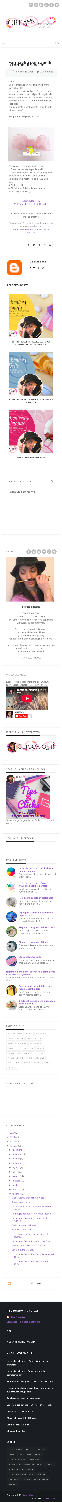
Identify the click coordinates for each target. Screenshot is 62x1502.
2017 (12, 1141)
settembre (17, 1163)
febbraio (16, 1193)
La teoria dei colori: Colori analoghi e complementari (33, 884)
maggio (16, 1180)
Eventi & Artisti (34, 1039)
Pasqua (40, 1053)
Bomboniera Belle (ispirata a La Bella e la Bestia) (31, 401)
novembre (17, 1154)
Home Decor (14, 1048)
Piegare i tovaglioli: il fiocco (34, 942)
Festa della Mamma (17, 1044)
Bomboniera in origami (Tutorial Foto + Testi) (30, 1381)
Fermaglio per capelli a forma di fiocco (31, 1213)
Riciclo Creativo (36, 1058)
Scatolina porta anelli (22, 1229)
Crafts (20, 1039)
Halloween (35, 1044)
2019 (12, 1132)
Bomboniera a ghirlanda (31, 457)
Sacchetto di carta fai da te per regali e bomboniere (35, 987)
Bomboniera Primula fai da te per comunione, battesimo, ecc (31, 343)
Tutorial (26, 1063)
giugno (16, 1176)
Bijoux (29, 1034)
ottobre (16, 1158)
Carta (10, 1039)
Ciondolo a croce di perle (20, 1411)
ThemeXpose (49, 1498)
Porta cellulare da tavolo (24, 1225)
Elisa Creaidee (17, 1317)
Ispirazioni (28, 1048)
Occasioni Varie (25, 1053)
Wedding (12, 1068)
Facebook (31, 229)
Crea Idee (28, 1495)
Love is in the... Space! (23, 1250)
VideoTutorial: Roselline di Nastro (29, 1197)
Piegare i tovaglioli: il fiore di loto (37, 927)
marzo (16, 1189)
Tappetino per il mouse (23, 1202)
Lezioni (40, 1048)
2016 (12, 1146)
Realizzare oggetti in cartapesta (36, 898)
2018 (12, 1137)
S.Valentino (13, 1063)
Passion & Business (16, 1058)
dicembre (17, 1149)
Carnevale (41, 1034)
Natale (11, 1053)
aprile (15, 1185)
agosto (16, 1167)
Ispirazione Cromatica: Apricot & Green (32, 1241)
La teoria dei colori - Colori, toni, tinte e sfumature (36, 869)
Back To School (15, 1034)
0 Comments (46, 71)
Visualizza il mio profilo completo (23, 1321)
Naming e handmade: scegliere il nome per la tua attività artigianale (30, 1390)
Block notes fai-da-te (30, 957)
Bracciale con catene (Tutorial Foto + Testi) (29, 1404)
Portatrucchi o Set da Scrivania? (28, 1245)
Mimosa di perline (16, 1431)
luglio (15, 1171)
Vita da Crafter (41, 1063)
